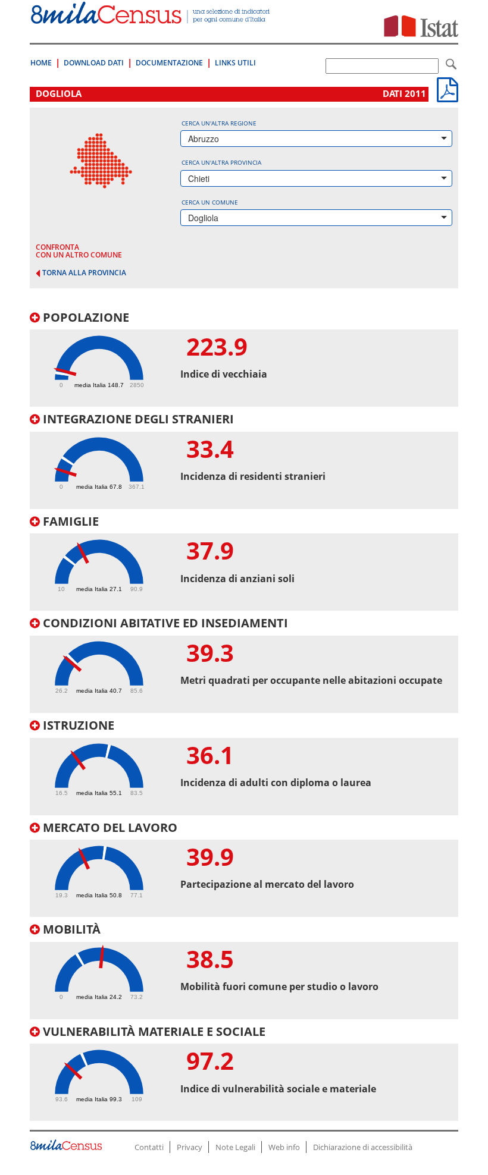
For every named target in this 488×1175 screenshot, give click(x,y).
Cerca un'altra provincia (221, 162)
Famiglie (69, 521)
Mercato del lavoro (108, 827)
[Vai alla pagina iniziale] (151, 17)
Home (41, 63)
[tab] (244, 359)
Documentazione (169, 63)
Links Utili (235, 63)
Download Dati (94, 63)
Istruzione (77, 725)
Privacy (189, 1147)
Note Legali (235, 1147)
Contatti (149, 1147)
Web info (284, 1147)
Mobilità (70, 929)
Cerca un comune (210, 202)
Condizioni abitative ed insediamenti (164, 623)
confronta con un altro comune (79, 251)
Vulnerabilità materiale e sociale (152, 1031)
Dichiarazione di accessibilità (362, 1147)
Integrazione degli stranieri (137, 419)
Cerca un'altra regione (219, 123)
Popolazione (84, 317)
